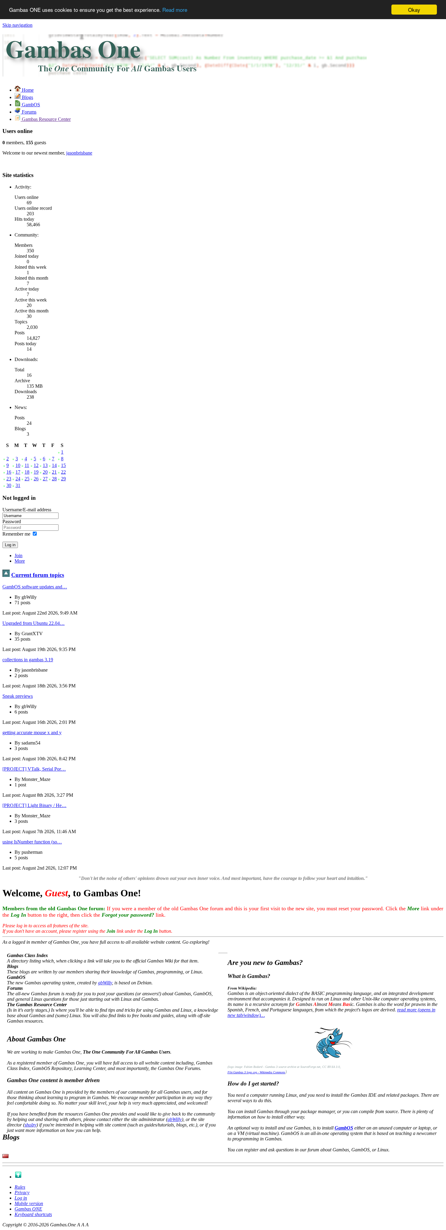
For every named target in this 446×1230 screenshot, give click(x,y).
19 (36, 472)
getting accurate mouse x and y (32, 732)
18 (27, 472)
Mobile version (29, 1203)
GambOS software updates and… (34, 586)
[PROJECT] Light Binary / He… (34, 805)
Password (11, 521)
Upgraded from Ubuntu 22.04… (33, 623)
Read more (174, 10)
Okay (414, 9)
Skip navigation (17, 25)
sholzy (30, 1124)
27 (45, 478)
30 (8, 485)
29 (63, 478)
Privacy (22, 1192)
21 (54, 472)
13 (45, 465)
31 (17, 485)
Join (18, 555)
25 (27, 478)
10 (17, 465)
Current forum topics (37, 575)
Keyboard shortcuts (33, 1214)
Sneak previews (17, 696)
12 (36, 465)
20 (45, 472)
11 (27, 465)
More (20, 561)
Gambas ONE (28, 1208)
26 (36, 478)
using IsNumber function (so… (32, 841)
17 (17, 472)
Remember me (16, 534)
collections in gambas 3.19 (27, 659)
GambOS (344, 1127)
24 (17, 478)
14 (54, 465)
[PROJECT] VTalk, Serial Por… (34, 769)
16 (8, 472)
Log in (21, 1198)
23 (8, 478)
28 (54, 478)
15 (63, 465)
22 (63, 472)
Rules (20, 1187)
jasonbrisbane (79, 152)
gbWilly (105, 982)
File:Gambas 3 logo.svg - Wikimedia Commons (256, 1072)
